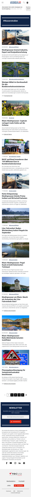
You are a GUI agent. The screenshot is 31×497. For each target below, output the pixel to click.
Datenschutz (20, 491)
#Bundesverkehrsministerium (16, 79)
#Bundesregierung (13, 367)
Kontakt (21, 481)
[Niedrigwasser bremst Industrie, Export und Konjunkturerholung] (15, 37)
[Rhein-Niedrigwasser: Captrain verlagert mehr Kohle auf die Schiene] (15, 108)
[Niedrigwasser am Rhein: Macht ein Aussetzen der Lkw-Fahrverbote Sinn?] (15, 284)
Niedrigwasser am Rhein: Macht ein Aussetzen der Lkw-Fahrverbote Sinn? (15, 299)
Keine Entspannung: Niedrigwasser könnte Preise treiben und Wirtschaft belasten (14, 196)
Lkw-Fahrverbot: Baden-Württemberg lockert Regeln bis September (15, 230)
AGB (14, 491)
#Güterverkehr (12, 191)
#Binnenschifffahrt (14, 47)
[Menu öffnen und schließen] (3, 2)
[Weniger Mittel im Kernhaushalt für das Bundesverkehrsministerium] (15, 69)
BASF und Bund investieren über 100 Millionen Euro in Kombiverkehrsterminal (15, 161)
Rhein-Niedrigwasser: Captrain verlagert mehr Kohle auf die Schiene (14, 123)
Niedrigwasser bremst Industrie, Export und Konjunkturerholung (15, 51)
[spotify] (24, 463)
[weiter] (26, 394)
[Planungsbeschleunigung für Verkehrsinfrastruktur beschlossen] (15, 357)
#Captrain (11, 118)
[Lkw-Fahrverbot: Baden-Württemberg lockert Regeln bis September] (15, 215)
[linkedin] (20, 463)
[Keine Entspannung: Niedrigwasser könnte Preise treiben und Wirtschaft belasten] (15, 181)
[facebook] (6, 463)
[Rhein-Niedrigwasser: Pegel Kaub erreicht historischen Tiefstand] (15, 250)
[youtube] (11, 463)
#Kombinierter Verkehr (15, 156)
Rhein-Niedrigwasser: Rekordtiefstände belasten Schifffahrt (12, 338)
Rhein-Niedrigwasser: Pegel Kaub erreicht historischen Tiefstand (13, 265)
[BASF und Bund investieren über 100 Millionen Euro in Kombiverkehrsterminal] (15, 146)
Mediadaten (11, 481)
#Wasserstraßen (13, 260)
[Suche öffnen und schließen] (23, 2)
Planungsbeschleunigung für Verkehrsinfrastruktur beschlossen (13, 372)
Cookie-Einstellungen (15, 492)
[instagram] (15, 463)
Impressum (8, 491)
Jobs (9, 485)
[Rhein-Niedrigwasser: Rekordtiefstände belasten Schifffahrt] (15, 323)
